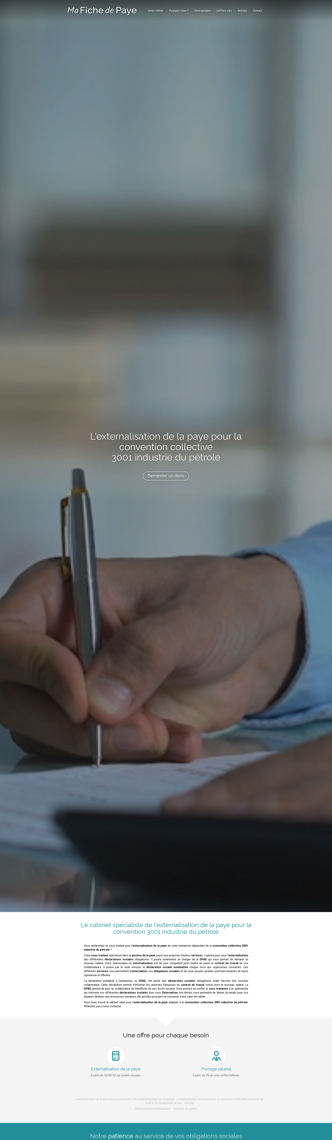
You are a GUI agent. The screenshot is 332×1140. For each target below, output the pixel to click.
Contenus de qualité (185, 1108)
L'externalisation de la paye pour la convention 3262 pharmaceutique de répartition (125, 1099)
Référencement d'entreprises (152, 1108)
